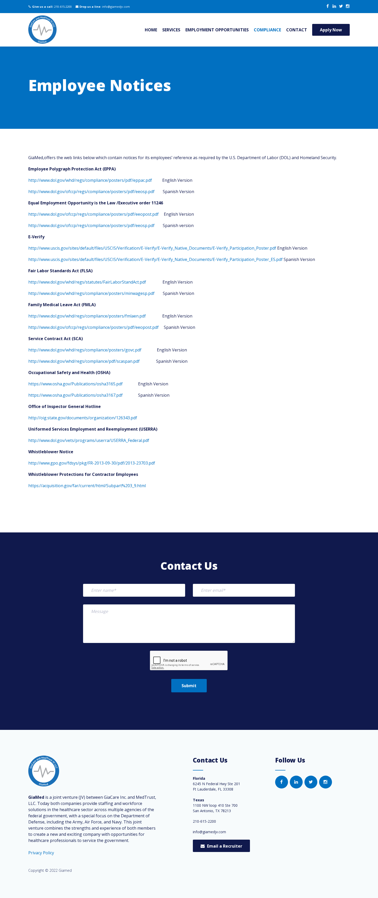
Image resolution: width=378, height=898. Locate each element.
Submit (189, 685)
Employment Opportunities (217, 30)
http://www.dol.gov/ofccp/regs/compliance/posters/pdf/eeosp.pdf (91, 191)
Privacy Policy (41, 853)
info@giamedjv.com (116, 6)
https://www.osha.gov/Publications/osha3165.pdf (75, 384)
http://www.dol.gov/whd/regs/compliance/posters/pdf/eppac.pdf (90, 180)
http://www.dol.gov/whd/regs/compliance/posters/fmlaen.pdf (87, 316)
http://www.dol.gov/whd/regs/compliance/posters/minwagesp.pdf (91, 293)
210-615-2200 (63, 6)
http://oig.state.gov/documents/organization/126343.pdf (82, 418)
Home (151, 30)
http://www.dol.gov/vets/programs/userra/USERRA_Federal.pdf (88, 440)
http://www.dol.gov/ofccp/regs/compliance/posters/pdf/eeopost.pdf (93, 214)
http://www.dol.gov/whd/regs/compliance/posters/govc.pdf (84, 350)
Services (171, 30)
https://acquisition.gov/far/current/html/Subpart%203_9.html (87, 485)
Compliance (267, 30)
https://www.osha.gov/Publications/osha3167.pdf (75, 395)
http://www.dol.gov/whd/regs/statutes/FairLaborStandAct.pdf (87, 282)
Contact (296, 30)
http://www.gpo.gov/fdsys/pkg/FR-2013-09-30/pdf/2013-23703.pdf (91, 463)
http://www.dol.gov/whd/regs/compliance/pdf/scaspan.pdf (84, 361)
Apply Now (331, 30)
